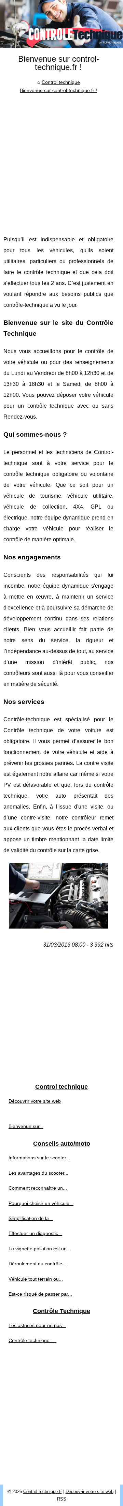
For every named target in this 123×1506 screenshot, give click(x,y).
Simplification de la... (31, 1218)
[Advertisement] (61, 159)
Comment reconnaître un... (38, 1188)
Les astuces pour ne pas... (37, 1325)
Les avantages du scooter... (38, 1173)
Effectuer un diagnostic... (35, 1233)
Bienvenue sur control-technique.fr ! (58, 90)
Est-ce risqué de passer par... (40, 1294)
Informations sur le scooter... (39, 1157)
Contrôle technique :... (32, 1340)
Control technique (61, 82)
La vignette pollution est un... (40, 1248)
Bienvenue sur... (26, 1126)
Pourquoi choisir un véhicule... (41, 1203)
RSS (61, 1499)
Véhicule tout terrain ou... (36, 1279)
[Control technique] (61, 24)
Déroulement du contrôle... (37, 1263)
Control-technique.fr (42, 1491)
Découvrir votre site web (35, 1101)
